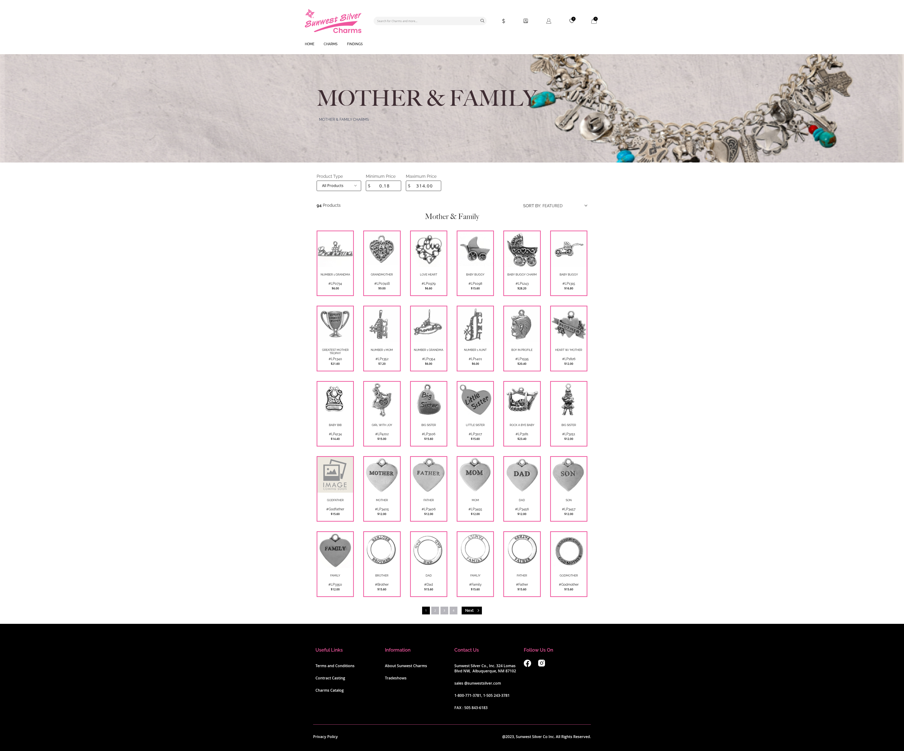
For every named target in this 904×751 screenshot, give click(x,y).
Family (335, 575)
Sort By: (532, 205)
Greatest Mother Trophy (335, 351)
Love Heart (428, 274)
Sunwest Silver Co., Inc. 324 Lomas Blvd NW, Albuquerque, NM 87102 (485, 668)
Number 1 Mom (382, 350)
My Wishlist (573, 18)
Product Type (330, 176)
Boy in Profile (522, 350)
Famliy (475, 575)
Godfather (335, 500)
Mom (475, 500)
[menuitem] (309, 44)
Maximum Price (421, 176)
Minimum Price (381, 176)
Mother (382, 500)
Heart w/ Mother (568, 350)
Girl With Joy (382, 425)
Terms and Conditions (335, 665)
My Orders (526, 21)
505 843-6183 (476, 707)
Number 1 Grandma (335, 274)
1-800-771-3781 (467, 695)
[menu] (452, 44)
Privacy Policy (325, 736)
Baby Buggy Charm (522, 274)
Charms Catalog (329, 690)
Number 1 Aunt (475, 350)
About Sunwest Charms (406, 665)
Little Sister (475, 425)
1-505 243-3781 (496, 695)
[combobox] (430, 21)
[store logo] (333, 21)
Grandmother (382, 274)
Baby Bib (335, 425)
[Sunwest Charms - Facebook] (527, 665)
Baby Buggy (475, 274)
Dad (522, 500)
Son (569, 500)
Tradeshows (396, 678)
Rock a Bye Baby (522, 425)
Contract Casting (330, 678)
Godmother (569, 575)
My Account (549, 21)
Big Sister (428, 425)
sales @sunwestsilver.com (477, 683)
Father (429, 500)
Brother (381, 575)
